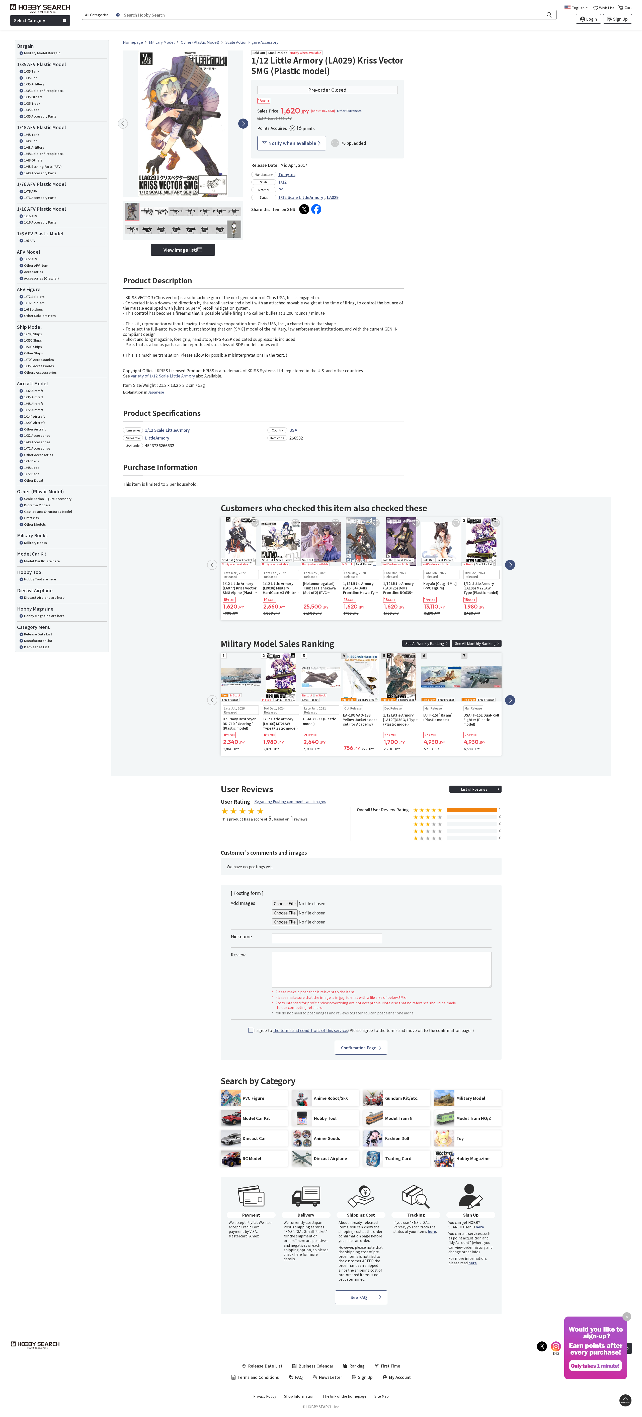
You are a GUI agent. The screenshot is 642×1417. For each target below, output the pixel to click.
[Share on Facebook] (316, 209)
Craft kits (31, 517)
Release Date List (38, 634)
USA (293, 430)
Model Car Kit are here (42, 561)
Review (238, 954)
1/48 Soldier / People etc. (43, 153)
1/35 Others (33, 96)
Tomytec (286, 174)
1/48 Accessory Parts (40, 173)
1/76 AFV (30, 191)
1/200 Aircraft (34, 422)
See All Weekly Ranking (425, 643)
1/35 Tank (31, 71)
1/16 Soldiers (34, 302)
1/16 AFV (30, 215)
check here (293, 1254)
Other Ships (33, 353)
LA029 (333, 197)
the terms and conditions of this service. (310, 1030)
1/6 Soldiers (33, 309)
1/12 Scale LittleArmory (300, 197)
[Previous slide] (123, 124)
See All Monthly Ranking (475, 643)
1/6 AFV (29, 240)
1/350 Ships (33, 340)
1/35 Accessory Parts (40, 116)
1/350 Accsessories (39, 365)
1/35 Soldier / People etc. (43, 90)
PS (281, 190)
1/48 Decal (32, 467)
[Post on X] (304, 209)
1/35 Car (30, 77)
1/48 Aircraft (33, 403)
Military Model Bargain (42, 52)
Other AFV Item (36, 265)
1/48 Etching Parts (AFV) (43, 166)
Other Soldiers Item (40, 315)
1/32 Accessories (37, 435)
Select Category (29, 20)
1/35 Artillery (34, 84)
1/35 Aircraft (33, 397)
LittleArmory (157, 438)
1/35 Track (32, 103)
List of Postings (474, 789)
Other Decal (33, 480)
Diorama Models (37, 505)
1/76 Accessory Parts (40, 197)
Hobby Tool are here (40, 579)
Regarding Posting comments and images (290, 801)
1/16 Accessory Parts (40, 222)
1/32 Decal (32, 461)
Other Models (35, 524)
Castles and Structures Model (48, 511)
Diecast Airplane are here (44, 597)
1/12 (282, 182)
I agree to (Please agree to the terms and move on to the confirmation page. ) (364, 1030)
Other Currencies (349, 111)
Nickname (241, 936)
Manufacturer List (38, 640)
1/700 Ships (33, 334)
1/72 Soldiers (34, 296)
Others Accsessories (40, 372)
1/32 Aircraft (33, 390)
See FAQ (359, 1297)
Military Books (35, 542)
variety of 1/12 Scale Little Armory (163, 376)
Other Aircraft (35, 429)
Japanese (156, 392)
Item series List (36, 646)
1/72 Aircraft (33, 409)
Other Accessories (38, 454)
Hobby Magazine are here (44, 615)
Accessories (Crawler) (41, 278)
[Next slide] (243, 124)
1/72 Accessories (37, 448)
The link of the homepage (344, 1396)
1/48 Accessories (37, 442)
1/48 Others (33, 160)
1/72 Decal (32, 473)
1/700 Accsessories (39, 359)
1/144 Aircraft (34, 416)
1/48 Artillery (34, 147)
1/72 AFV (30, 258)
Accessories (33, 271)
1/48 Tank (31, 134)
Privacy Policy (264, 1396)
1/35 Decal (32, 109)
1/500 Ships (33, 346)
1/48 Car (30, 140)
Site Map (381, 1396)
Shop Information (299, 1396)
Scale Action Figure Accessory (47, 498)
